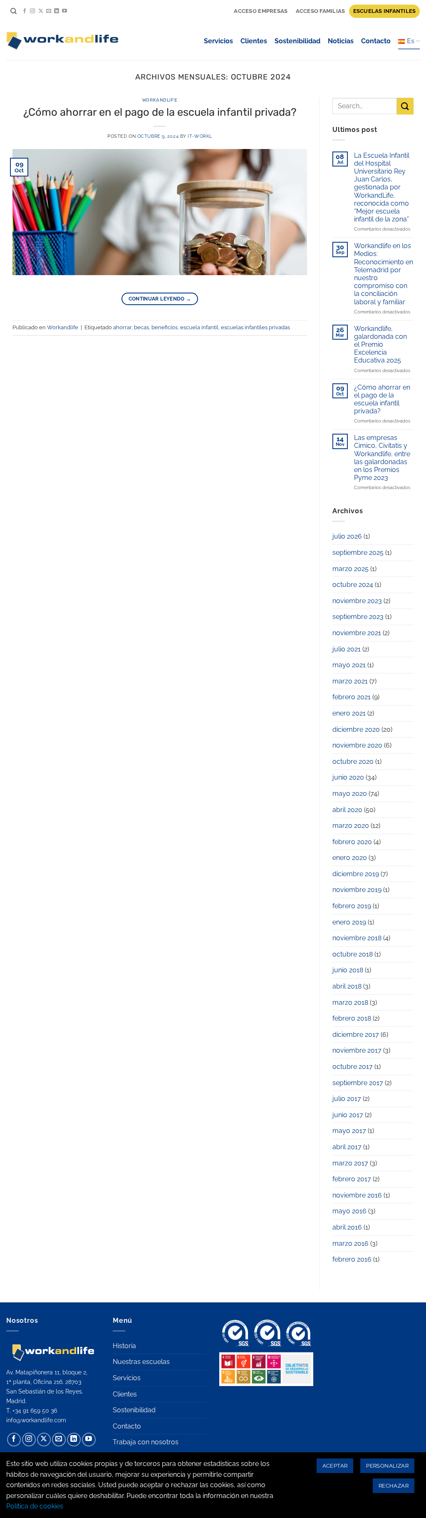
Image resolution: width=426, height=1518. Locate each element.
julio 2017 (346, 1099)
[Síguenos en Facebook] (24, 11)
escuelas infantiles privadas (255, 327)
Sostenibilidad (297, 41)
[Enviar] (405, 106)
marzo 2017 (350, 1163)
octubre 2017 (352, 1067)
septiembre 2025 (358, 553)
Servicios (218, 41)
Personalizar (387, 1466)
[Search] (13, 11)
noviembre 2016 (357, 1195)
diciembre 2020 (356, 729)
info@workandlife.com (36, 1420)
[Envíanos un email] (48, 11)
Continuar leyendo (160, 299)
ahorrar (122, 327)
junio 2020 (348, 777)
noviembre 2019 (356, 890)
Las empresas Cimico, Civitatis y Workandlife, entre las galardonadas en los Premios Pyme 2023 (382, 458)
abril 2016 (347, 1227)
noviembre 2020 (357, 745)
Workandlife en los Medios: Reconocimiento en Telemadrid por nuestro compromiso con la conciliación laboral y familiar (383, 274)
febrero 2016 (352, 1259)
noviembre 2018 (356, 938)
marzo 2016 (350, 1243)
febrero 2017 (351, 1179)
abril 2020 (347, 810)
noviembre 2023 (357, 601)
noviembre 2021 (356, 633)
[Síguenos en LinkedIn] (56, 11)
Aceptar (335, 1466)
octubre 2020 (353, 761)
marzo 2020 (350, 826)
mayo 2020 (349, 794)
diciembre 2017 (355, 1035)
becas (141, 327)
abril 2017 (347, 1147)
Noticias (341, 41)
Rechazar (394, 1486)
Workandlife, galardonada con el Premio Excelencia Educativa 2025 (380, 345)
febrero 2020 (352, 842)
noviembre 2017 (356, 1050)
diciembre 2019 (355, 874)
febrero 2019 (351, 906)
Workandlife (159, 100)
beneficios (164, 327)
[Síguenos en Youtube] (64, 11)
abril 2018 (347, 986)
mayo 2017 (349, 1131)
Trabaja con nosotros (145, 1442)
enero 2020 (349, 858)
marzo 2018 (350, 1002)
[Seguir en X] (40, 11)
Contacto (376, 41)
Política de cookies (34, 1506)
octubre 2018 (352, 954)
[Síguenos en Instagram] (32, 11)
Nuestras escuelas (141, 1362)
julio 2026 (347, 536)
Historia (124, 1346)
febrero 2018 (351, 1018)
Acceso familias (320, 11)
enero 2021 (349, 713)
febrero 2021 (351, 697)
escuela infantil (199, 327)
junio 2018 (347, 970)
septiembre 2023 (358, 617)
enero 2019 (349, 922)
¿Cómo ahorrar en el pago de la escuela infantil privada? (160, 112)
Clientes (253, 41)
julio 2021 (346, 649)
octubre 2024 (352, 585)
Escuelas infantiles (384, 11)
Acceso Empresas (260, 11)
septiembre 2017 (357, 1083)
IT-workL (200, 136)
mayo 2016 (349, 1211)
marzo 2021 (350, 681)
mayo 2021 (349, 665)
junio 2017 (347, 1115)
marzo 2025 (350, 569)
